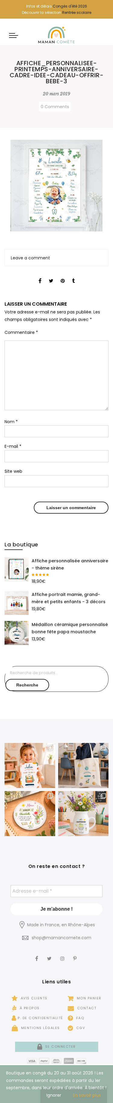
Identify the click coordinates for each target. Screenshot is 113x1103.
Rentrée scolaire (76, 12)
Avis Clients (33, 998)
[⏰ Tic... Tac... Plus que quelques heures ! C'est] (30, 813)
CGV (80, 1027)
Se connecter (60, 1046)
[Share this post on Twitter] (51, 275)
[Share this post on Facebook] (40, 275)
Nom (11, 422)
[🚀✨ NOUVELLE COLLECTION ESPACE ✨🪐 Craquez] (83, 765)
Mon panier (88, 998)
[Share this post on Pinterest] (63, 275)
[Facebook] (37, 954)
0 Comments (55, 107)
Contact (86, 1008)
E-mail (13, 446)
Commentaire (21, 332)
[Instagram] (63, 954)
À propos (29, 1008)
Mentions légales (40, 1027)
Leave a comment (30, 258)
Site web (13, 471)
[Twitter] (50, 954)
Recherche (27, 685)
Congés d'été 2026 (70, 6)
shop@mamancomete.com (61, 938)
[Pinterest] (75, 954)
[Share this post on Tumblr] (73, 275)
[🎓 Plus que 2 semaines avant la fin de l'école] (83, 813)
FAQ (79, 1018)
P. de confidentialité (40, 1018)
